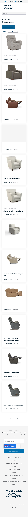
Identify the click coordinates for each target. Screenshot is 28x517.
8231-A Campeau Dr (14, 457)
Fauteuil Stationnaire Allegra (12, 178)
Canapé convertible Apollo (11, 372)
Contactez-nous (8, 514)
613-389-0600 (14, 478)
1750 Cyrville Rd (14, 469)
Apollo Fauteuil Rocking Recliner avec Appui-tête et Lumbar (13, 339)
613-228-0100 (14, 466)
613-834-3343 (14, 460)
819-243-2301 (14, 484)
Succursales (19, 1)
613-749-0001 (14, 472)
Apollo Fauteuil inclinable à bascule (13, 405)
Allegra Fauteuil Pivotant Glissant (13, 211)
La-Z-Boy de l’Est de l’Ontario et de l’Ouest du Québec (15, 504)
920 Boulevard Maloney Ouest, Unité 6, (14, 481)
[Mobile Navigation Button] (26, 4)
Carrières (19, 511)
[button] (24, 418)
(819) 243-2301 (10, 1)
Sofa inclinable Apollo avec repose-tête (13, 274)
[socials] (12, 507)
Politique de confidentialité (10, 511)
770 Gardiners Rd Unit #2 (14, 475)
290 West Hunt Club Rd (14, 463)
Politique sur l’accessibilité (18, 514)
